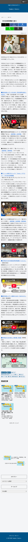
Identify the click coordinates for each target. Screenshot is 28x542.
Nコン (17, 374)
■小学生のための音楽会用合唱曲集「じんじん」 (13, 260)
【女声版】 (19, 134)
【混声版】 (13, 134)
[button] (18, 28)
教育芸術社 (16, 376)
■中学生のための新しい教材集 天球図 (11, 337)
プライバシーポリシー (14, 535)
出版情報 (4, 372)
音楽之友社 (22, 376)
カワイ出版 (5, 376)
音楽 (9, 372)
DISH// (14, 372)
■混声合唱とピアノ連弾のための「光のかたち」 (13, 296)
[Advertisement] (14, 438)
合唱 (10, 376)
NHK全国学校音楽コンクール (8, 374)
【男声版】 (10, 150)
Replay (22, 374)
